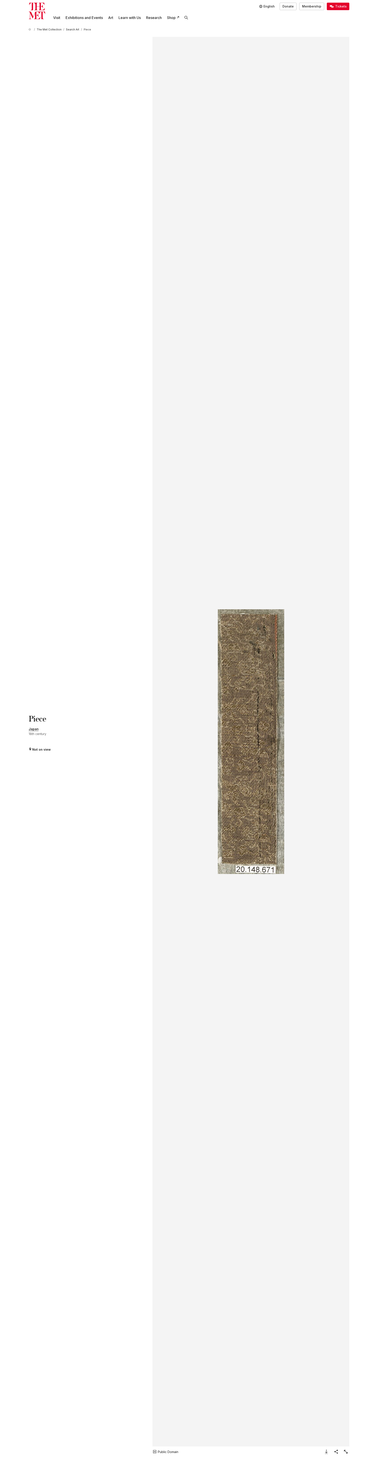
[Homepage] (37, 11)
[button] (251, 741)
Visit (56, 17)
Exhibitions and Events (84, 17)
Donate (288, 6)
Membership (311, 6)
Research (154, 17)
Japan (34, 729)
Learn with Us (129, 17)
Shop (171, 17)
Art (110, 17)
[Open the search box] (186, 17)
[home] (30, 29)
